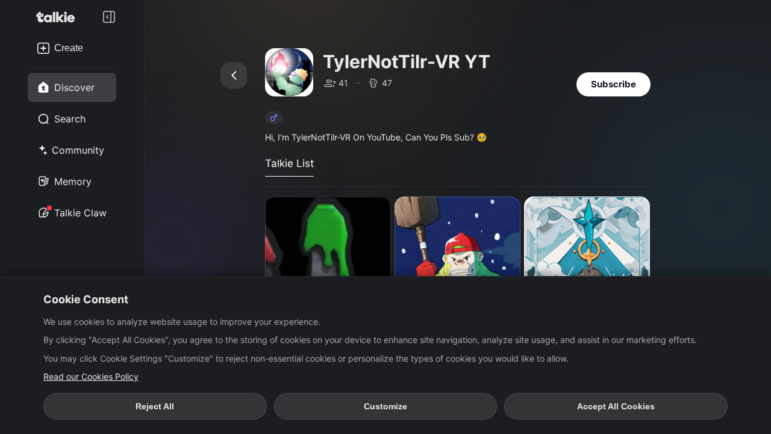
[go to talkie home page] (59, 16)
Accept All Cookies (616, 406)
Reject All (155, 406)
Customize (385, 406)
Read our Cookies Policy (91, 376)
